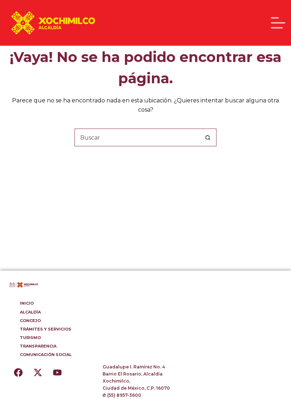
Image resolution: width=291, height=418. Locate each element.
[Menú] (278, 23)
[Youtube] (57, 372)
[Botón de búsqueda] (207, 137)
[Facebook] (18, 372)
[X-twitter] (37, 372)
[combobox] (137, 137)
